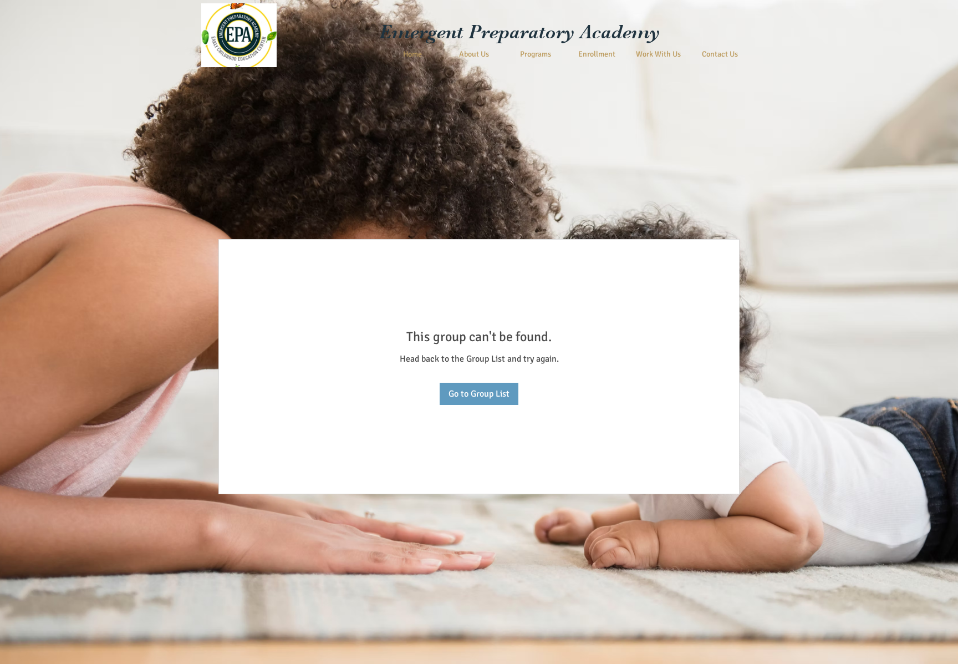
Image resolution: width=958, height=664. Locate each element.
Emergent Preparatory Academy (519, 32)
